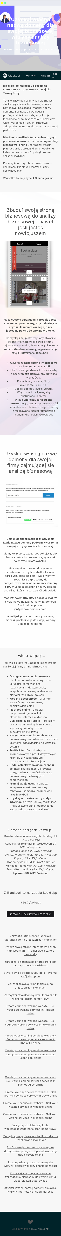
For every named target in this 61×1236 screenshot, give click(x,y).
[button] (30, 131)
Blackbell (38, 1228)
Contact (45, 75)
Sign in (55, 75)
